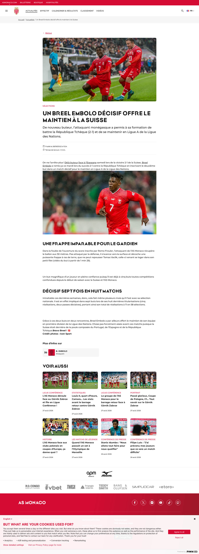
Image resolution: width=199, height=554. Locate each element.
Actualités (30, 20)
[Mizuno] (106, 473)
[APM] (91, 473)
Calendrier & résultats (65, 11)
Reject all (179, 537)
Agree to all (179, 532)
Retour (48, 33)
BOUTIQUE (38, 2)
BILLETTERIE (25, 2)
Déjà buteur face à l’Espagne (81, 162)
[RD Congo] (32, 487)
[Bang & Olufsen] (120, 487)
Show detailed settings (13, 545)
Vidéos (100, 11)
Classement (87, 11)
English (6, 519)
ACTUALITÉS (31, 11)
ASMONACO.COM (9, 2)
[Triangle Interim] (87, 487)
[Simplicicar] (143, 487)
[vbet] (53, 487)
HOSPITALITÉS (52, 2)
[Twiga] (71, 487)
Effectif (44, 11)
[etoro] (166, 487)
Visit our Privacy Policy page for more (44, 545)
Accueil (21, 20)
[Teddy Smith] (103, 487)
